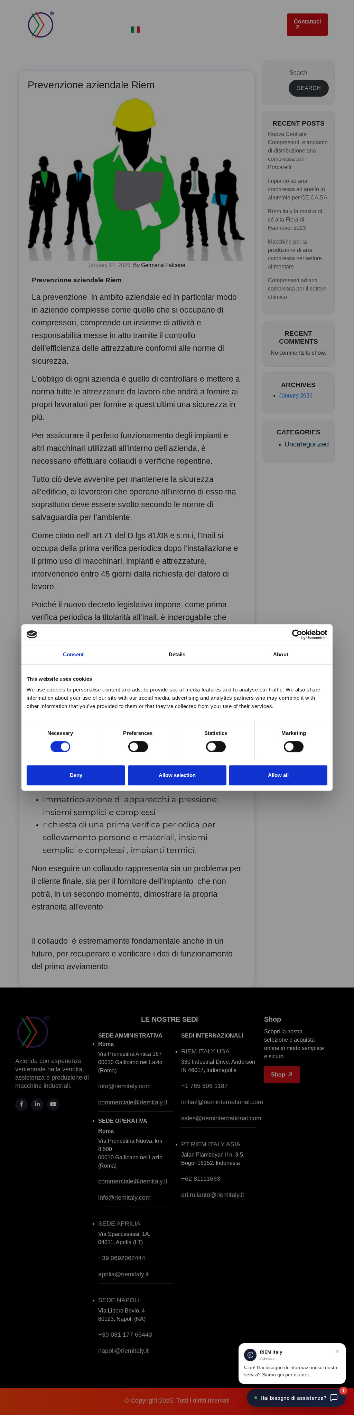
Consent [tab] (73, 654)
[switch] (138, 746)
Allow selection (177, 775)
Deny (76, 775)
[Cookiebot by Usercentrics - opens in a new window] (297, 634)
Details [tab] (177, 654)
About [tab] (280, 654)
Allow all (278, 775)
